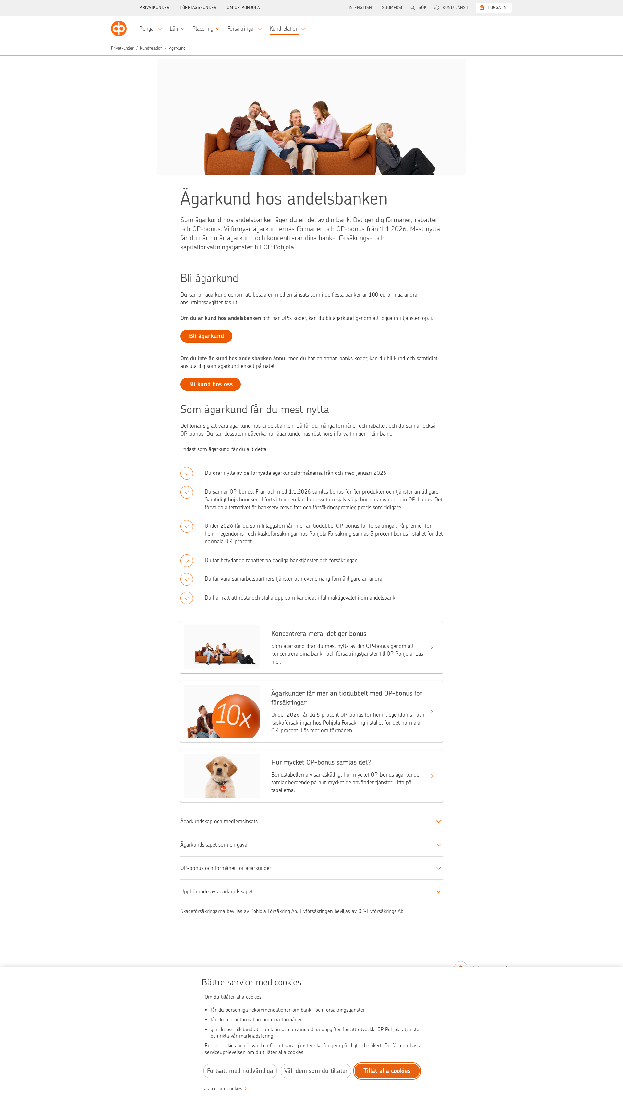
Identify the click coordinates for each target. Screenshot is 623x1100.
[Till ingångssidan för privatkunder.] (119, 28)
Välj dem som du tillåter (316, 1071)
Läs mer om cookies (222, 1089)
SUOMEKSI (392, 7)
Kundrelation (151, 48)
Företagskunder (198, 7)
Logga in (497, 7)
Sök (423, 7)
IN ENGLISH (360, 7)
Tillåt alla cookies (387, 1071)
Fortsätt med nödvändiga (240, 1071)
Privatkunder (154, 7)
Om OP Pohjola (243, 7)
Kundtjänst (455, 7)
